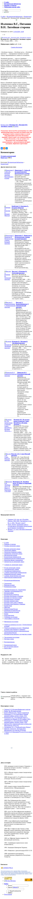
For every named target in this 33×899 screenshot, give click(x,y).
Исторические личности (11, 594)
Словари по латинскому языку (13, 564)
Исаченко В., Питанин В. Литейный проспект (20, 342)
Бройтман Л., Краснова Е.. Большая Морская (20, 206)
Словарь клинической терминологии (15, 572)
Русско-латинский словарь (12, 568)
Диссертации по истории (11, 637)
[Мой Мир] (7, 148)
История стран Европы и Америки (14, 604)
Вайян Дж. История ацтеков (12, 711)
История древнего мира (11, 601)
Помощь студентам (10, 544)
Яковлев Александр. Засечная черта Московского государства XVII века (15, 729)
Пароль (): (13, 887)
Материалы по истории (11, 621)
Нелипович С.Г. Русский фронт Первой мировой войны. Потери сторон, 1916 (16, 721)
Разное (6, 614)
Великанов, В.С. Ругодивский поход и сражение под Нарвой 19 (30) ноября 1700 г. (17, 718)
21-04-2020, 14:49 (18, 31)
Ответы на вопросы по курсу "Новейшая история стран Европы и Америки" (16, 628)
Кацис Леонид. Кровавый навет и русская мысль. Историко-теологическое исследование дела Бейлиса (20, 526)
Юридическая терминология (12, 577)
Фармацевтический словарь (12, 574)
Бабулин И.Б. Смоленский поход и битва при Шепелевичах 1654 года (17, 724)
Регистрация (8, 894)
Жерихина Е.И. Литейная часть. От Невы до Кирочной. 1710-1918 (22, 483)
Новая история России (11, 609)
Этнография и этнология (11, 618)
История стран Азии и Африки (13, 602)
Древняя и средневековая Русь (13, 591)
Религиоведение (9, 615)
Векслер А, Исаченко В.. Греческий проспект (19, 272)
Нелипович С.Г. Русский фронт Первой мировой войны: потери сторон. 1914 (16, 715)
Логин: (10, 885)
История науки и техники (12, 599)
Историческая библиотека (15, 162)
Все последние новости (11, 646)
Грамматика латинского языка (13, 553)
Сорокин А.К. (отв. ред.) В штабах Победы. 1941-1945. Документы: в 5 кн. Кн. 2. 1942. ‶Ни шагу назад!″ (20, 521)
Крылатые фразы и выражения (13, 560)
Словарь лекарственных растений (14, 576)
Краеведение (4, 164)
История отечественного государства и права (18, 634)
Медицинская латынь (10, 555)
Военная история (9, 585)
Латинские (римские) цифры (13, 552)
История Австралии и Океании (13, 596)
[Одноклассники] (4, 148)
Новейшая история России (12, 610)
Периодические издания (11, 612)
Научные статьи (9, 639)
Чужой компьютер (15, 891)
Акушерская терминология (12, 571)
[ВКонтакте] (2, 148)
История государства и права (13, 597)
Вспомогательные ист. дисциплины (15, 589)
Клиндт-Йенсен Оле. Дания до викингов (16, 712)
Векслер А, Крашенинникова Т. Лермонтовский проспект (22, 305)
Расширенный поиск (10, 645)
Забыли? (15, 887)
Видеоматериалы (9, 642)
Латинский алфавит (10, 550)
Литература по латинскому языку (14, 561)
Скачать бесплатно (16, 47)
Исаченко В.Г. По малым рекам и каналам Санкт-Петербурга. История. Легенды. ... (21, 422)
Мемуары (7, 607)
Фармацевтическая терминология (14, 558)
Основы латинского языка (12, 546)
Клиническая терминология (12, 557)
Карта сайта (7, 648)
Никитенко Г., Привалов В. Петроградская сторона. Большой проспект (23, 237)
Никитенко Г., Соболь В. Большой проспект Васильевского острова (22, 172)
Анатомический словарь (11, 569)
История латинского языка (12, 549)
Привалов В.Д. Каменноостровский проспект (23, 374)
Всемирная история (10, 586)
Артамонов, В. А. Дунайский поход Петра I (17, 727)
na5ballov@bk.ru (8, 868)
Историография (9, 593)
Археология (7, 583)
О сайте (6, 542)
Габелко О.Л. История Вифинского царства (17, 709)
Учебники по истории (11, 617)
